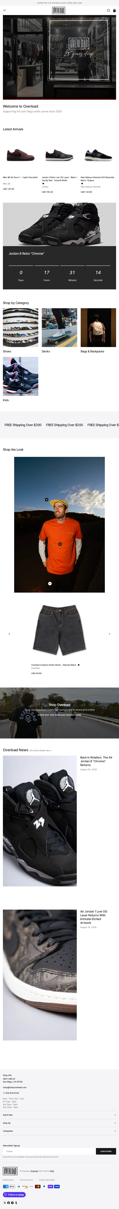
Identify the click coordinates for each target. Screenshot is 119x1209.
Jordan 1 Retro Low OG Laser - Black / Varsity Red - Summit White (59, 179)
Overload (34, 1171)
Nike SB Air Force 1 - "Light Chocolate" (20, 177)
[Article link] (59, 831)
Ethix (52, 1171)
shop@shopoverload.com (14, 1087)
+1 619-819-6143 (11, 1093)
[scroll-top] (113, 1203)
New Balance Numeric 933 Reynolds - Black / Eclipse (98, 179)
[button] (4, 10)
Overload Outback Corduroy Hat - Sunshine (51, 665)
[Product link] (20, 162)
